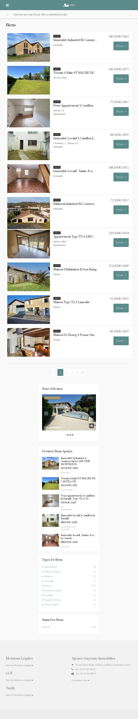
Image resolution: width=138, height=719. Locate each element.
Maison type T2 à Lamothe (71, 302)
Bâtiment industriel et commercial (76, 204)
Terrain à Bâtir (51, 604)
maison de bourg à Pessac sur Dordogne (81, 335)
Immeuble (49, 580)
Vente (47, 626)
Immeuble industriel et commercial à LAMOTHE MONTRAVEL (75, 461)
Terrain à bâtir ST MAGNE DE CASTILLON (82, 73)
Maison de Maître (52, 590)
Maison (47, 585)
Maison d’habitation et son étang (75, 269)
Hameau (48, 576)
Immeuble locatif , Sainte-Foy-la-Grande (80, 171)
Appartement (50, 566)
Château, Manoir (52, 571)
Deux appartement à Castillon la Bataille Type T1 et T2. (90, 106)
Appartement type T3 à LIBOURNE (77, 237)
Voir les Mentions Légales (19, 665)
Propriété (48, 595)
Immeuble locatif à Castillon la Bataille (79, 138)
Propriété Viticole (52, 599)
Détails (120, 45)
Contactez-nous (80, 680)
